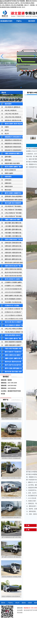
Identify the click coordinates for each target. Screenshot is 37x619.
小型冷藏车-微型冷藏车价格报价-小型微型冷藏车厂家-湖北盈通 (11, 226)
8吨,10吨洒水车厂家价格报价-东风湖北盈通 (11, 210)
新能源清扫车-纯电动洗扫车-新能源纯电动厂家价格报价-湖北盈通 (11, 144)
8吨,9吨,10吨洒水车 (11, 110)
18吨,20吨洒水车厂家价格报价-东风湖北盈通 (10, 216)
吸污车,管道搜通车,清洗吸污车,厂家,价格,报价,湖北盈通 (10, 299)
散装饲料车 (16, 607)
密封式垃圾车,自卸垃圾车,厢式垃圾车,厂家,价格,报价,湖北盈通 (11, 263)
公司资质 (16, 611)
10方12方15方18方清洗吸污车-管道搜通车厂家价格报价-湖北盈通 (11, 293)
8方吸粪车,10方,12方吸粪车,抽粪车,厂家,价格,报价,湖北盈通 (11, 286)
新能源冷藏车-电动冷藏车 (12, 163)
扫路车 (7, 127)
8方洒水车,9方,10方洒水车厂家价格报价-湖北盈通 (11, 312)
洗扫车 (7, 130)
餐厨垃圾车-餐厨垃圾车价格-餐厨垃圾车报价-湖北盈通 (11, 256)
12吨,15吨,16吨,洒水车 (11, 113)
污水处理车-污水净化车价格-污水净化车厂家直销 (11, 302)
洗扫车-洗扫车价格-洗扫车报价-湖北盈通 (11, 276)
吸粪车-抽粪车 (9, 173)
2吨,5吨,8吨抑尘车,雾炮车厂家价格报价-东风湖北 (11, 332)
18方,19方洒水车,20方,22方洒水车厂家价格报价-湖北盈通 (11, 319)
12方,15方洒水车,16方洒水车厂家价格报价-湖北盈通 (11, 316)
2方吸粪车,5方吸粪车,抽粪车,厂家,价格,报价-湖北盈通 (11, 283)
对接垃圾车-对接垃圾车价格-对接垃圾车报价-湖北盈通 (11, 253)
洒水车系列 (8, 104)
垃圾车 (30, 602)
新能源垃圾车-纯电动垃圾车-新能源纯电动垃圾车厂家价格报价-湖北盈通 (11, 147)
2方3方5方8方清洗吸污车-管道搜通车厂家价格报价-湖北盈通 (11, 289)
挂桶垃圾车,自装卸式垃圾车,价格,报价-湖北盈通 (11, 250)
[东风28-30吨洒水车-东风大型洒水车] (11, 587)
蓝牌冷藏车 (8, 156)
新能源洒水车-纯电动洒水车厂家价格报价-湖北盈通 (11, 140)
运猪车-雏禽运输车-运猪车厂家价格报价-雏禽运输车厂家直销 (11, 345)
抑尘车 (17, 602)
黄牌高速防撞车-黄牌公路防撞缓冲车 (11, 200)
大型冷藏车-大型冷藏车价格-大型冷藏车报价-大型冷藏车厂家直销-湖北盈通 (11, 236)
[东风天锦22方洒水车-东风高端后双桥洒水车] (11, 449)
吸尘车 (7, 133)
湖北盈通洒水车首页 (6, 21)
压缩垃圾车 (8, 180)
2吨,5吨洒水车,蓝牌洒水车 (12, 107)
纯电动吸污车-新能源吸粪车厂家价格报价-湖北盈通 (11, 150)
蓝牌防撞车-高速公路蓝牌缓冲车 (11, 197)
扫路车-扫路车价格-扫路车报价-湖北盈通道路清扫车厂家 (11, 269)
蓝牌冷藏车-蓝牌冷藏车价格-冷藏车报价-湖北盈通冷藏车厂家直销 (11, 230)
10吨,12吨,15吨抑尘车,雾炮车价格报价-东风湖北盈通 (11, 329)
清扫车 (24, 602)
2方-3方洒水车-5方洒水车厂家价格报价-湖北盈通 (11, 309)
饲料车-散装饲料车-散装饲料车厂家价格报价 (11, 342)
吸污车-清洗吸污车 (10, 170)
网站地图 (19, 7)
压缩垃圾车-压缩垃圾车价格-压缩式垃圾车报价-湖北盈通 (11, 243)
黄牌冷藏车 (8, 160)
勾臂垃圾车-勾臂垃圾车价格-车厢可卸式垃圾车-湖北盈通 (11, 246)
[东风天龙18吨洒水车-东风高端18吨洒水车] (11, 568)
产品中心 (19, 21)
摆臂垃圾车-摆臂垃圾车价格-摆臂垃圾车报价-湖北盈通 (11, 259)
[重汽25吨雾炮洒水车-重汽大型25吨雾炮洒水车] (11, 528)
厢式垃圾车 (8, 190)
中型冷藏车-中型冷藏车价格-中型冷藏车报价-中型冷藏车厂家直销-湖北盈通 (11, 233)
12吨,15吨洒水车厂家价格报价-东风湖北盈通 (10, 213)
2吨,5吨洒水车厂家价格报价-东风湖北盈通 (11, 207)
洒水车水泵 (7, 607)
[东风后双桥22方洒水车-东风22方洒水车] (11, 429)
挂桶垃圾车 (8, 183)
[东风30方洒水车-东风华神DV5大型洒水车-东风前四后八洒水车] (11, 469)
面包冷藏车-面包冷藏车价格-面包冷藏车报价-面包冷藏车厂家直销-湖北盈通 (11, 223)
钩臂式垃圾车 (9, 186)
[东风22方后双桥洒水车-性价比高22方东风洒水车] (11, 508)
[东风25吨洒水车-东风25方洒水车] (11, 410)
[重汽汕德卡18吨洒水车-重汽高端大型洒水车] (11, 548)
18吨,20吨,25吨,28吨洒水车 (13, 117)
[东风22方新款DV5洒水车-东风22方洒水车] (11, 489)
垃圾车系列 (8, 176)
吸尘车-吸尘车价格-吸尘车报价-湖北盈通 (11, 273)
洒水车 (23, 7)
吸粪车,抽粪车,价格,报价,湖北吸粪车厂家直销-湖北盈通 (11, 296)
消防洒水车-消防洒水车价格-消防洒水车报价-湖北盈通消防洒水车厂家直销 (11, 121)
